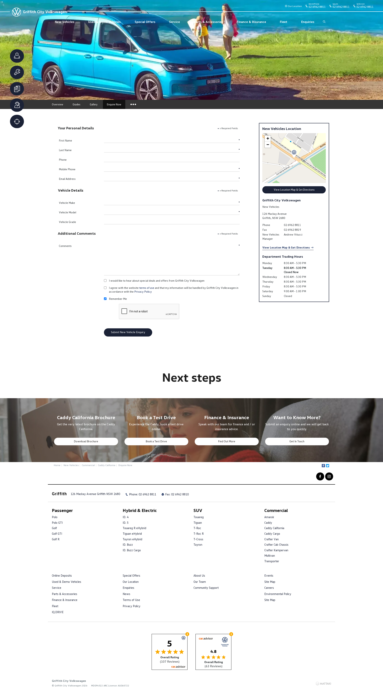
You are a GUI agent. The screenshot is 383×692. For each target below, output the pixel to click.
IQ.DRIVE (58, 612)
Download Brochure (86, 441)
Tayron (197, 544)
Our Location (295, 6)
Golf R (55, 539)
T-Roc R (198, 533)
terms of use (146, 287)
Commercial (88, 465)
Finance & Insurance (251, 22)
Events (268, 575)
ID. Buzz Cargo (132, 550)
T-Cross (198, 539)
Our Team (199, 581)
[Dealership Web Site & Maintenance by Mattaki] (323, 683)
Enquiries (307, 22)
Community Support (206, 587)
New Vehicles (64, 22)
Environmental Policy (277, 594)
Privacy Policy (143, 291)
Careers (269, 587)
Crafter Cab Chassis (276, 544)
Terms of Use (131, 600)
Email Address (67, 178)
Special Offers (145, 22)
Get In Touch (296, 441)
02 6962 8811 (317, 6)
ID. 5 (125, 522)
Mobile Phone (67, 169)
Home (57, 465)
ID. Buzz (128, 544)
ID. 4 (125, 517)
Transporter (271, 561)
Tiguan (197, 522)
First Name (65, 140)
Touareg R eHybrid (134, 528)
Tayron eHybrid (132, 539)
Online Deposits (62, 575)
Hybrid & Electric (140, 510)
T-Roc (197, 528)
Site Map (269, 581)
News (126, 594)
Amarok (269, 517)
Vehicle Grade (67, 222)
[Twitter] (327, 465)
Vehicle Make (67, 202)
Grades (76, 104)
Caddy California (106, 465)
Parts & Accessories (208, 22)
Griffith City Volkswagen (45, 12)
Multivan (269, 555)
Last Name (65, 150)
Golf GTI (57, 533)
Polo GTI (57, 522)
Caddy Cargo (272, 533)
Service (174, 22)
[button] (294, 153)
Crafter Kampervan (276, 550)
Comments (65, 245)
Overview (57, 104)
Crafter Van (271, 539)
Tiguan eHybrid (132, 533)
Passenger (62, 510)
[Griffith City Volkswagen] (16, 12)
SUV (197, 510)
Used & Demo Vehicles (104, 22)
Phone (63, 159)
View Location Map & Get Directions (294, 189)
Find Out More (226, 441)
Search (324, 21)
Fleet (283, 22)
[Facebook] (323, 465)
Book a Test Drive (156, 441)
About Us (199, 575)
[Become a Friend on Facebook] (320, 476)
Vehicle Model (67, 212)
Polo (54, 517)
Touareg (198, 517)
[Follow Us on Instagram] (329, 476)
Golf (54, 528)
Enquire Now (114, 104)
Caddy (268, 522)
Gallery (94, 104)
